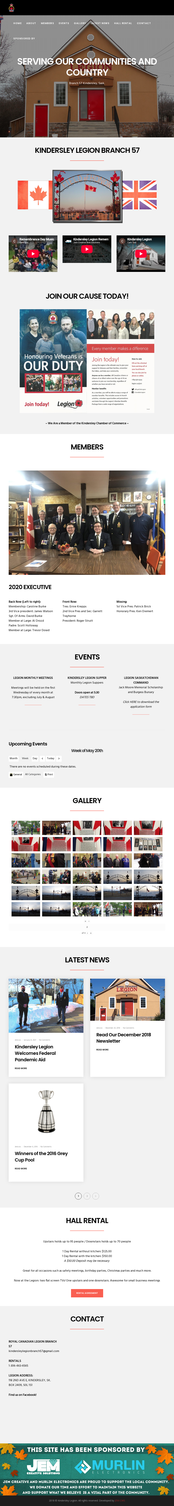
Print (51, 774)
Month (14, 758)
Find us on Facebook (22, 1395)
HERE (133, 702)
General (17, 774)
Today (50, 758)
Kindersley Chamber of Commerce (103, 423)
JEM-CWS (120, 1500)
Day (35, 758)
